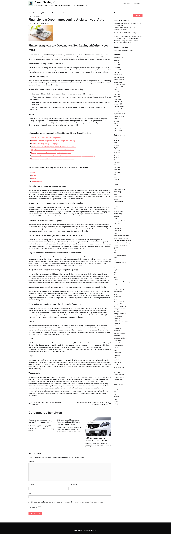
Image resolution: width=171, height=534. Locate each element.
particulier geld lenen (120, 338)
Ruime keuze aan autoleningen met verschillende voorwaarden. (53, 147)
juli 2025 (116, 89)
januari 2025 (118, 104)
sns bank (117, 372)
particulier (117, 336)
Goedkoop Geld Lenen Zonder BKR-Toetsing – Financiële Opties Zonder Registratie (128, 37)
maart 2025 (117, 99)
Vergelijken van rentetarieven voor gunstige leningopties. (51, 153)
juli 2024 (116, 119)
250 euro (117, 155)
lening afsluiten (62, 393)
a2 (115, 175)
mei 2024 (117, 123)
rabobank (117, 355)
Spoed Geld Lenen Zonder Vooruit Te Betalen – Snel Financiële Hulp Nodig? (126, 33)
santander (117, 362)
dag (115, 218)
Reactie (31, 461)
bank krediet (118, 196)
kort (115, 287)
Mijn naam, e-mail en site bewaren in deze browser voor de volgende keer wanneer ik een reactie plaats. (67, 502)
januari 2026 (118, 75)
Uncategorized (118, 379)
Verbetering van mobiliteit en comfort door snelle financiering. (53, 159)
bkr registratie (118, 211)
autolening (36, 16)
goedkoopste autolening (122, 243)
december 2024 (119, 106)
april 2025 (117, 97)
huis (115, 257)
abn (115, 177)
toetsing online (119, 377)
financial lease (118, 226)
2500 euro (117, 157)
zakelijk (116, 401)
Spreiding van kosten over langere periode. (46, 138)
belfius (116, 204)
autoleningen (65, 391)
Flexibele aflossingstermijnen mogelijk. (44, 144)
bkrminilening (34, 23)
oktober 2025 (118, 82)
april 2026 (117, 67)
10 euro (116, 138)
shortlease (117, 365)
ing (115, 267)
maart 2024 (118, 128)
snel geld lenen (119, 367)
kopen (116, 284)
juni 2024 (117, 121)
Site (29, 493)
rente (104, 393)
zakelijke (116, 404)
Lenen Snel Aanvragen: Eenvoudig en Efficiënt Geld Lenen (125, 29)
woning (116, 396)
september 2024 (119, 114)
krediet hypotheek (120, 289)
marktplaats (118, 316)
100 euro (116, 140)
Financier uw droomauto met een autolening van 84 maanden (41, 421)
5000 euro (117, 170)
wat (115, 392)
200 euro (117, 150)
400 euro (117, 162)
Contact (137, 4)
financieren (94, 391)
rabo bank (117, 353)
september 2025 (119, 84)
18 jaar (116, 148)
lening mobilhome (120, 304)
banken (116, 199)
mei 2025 (117, 94)
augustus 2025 (119, 87)
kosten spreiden (50, 393)
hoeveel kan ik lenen (120, 255)
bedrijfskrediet (118, 201)
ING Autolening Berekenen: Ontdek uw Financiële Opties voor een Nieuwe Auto (68, 422)
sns (115, 370)
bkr (115, 209)
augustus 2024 (119, 116)
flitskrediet (117, 231)
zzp (115, 406)
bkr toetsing (118, 214)
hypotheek (117, 260)
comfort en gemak (83, 391)
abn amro (117, 179)
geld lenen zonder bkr (121, 238)
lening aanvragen (119, 301)
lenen (115, 299)
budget (73, 391)
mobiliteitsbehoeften (93, 393)
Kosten (33, 178)
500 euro (117, 167)
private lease (118, 348)
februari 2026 (118, 72)
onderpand (117, 331)
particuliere (117, 340)
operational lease (119, 333)
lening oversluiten (119, 309)
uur (115, 382)
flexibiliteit (32, 393)
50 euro (116, 165)
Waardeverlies (36, 181)
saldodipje (117, 360)
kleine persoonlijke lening (122, 282)
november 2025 (119, 79)
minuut (116, 326)
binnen (116, 206)
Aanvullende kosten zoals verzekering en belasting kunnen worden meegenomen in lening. (63, 156)
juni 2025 (117, 92)
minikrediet (117, 318)
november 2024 (119, 109)
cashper (116, 216)
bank (115, 194)
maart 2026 (117, 70)
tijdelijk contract (119, 375)
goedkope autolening (121, 245)
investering (40, 393)
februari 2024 (118, 131)
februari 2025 (118, 102)
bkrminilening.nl (44, 2)
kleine (116, 279)
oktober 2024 (118, 111)
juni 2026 (117, 62)
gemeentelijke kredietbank (122, 240)
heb (115, 250)
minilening (117, 323)
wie (115, 394)
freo (115, 233)
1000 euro (117, 143)
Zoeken (117, 13)
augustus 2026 (119, 58)
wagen (116, 389)
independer (117, 265)
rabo (115, 350)
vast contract (118, 384)
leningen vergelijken (120, 314)
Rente (33, 172)
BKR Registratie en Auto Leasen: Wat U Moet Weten (96, 439)
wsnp (115, 399)
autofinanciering (119, 189)
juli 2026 (116, 60)
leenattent (117, 296)
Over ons (126, 4)
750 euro (117, 172)
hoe (115, 253)
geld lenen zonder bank (121, 236)
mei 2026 (117, 65)
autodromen (55, 391)
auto (30, 16)
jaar (115, 272)
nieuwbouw (117, 328)
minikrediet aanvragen (121, 321)
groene (116, 248)
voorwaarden (33, 395)
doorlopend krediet (120, 221)
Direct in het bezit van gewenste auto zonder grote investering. (53, 141)
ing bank (117, 270)
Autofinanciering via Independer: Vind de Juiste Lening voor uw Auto (127, 42)
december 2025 (119, 77)
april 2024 (117, 126)
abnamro (117, 182)
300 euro (117, 160)
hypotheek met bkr (120, 262)
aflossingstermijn (41, 391)
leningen (116, 311)
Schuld (33, 175)
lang (115, 294)
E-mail (74, 485)
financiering (103, 391)
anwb (116, 184)
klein (115, 277)
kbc (115, 275)
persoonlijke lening (120, 345)
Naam (31, 485)
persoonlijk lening (119, 343)
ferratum (117, 223)
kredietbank (118, 292)
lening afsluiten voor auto (77, 393)
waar (115, 387)
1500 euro (117, 145)
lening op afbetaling (120, 306)
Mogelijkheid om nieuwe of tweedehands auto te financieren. (52, 150)
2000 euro (117, 153)
